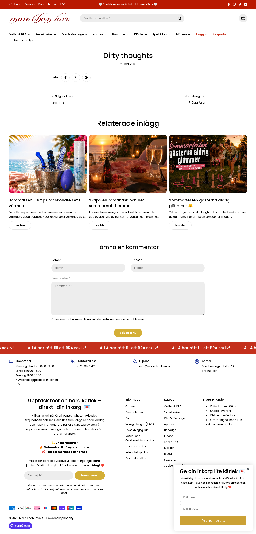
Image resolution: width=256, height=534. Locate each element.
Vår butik (15, 4)
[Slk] (179, 18)
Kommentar (60, 278)
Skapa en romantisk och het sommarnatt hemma (116, 202)
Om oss (30, 4)
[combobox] (132, 18)
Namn (56, 260)
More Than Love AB (32, 518)
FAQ (62, 4)
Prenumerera (213, 520)
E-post (136, 260)
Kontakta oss (47, 4)
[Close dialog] (248, 469)
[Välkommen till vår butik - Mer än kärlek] (40, 18)
